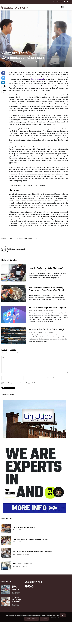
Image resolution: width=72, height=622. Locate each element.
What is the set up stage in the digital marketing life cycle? (16, 600)
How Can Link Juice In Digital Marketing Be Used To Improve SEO (33, 552)
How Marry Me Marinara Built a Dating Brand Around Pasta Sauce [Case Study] (46, 289)
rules (11, 238)
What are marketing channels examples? (47, 307)
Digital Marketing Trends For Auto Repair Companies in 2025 (16, 588)
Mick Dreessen (6, 61)
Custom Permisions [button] (31, 619)
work (37, 238)
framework (18, 238)
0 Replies (40, 61)
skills (4, 238)
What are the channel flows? (22, 564)
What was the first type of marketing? (46, 329)
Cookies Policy (54, 615)
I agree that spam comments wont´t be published (19, 383)
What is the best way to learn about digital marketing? (30, 539)
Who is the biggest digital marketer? (24, 527)
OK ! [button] (62, 615)
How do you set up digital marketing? (46, 268)
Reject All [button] (44, 619)
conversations (28, 238)
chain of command (37, 79)
